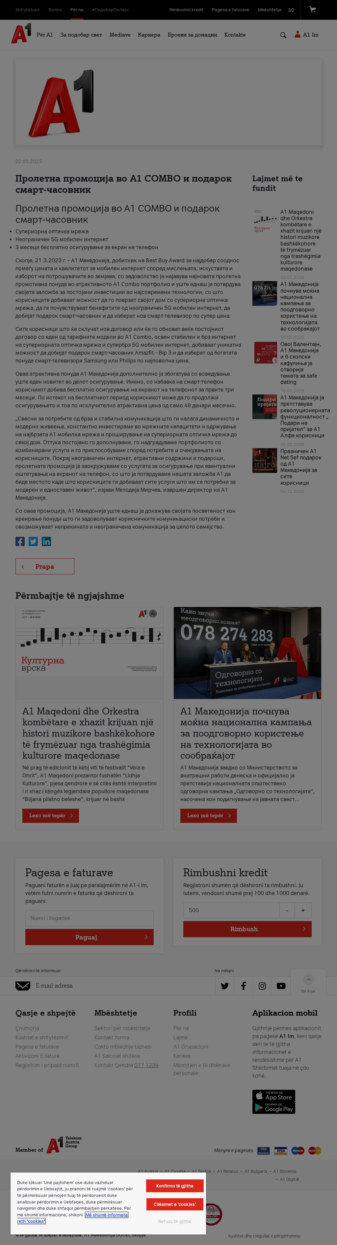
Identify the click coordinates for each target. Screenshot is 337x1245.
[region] (108, 1203)
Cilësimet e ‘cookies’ (175, 1204)
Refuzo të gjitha (174, 1221)
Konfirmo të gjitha (175, 1185)
